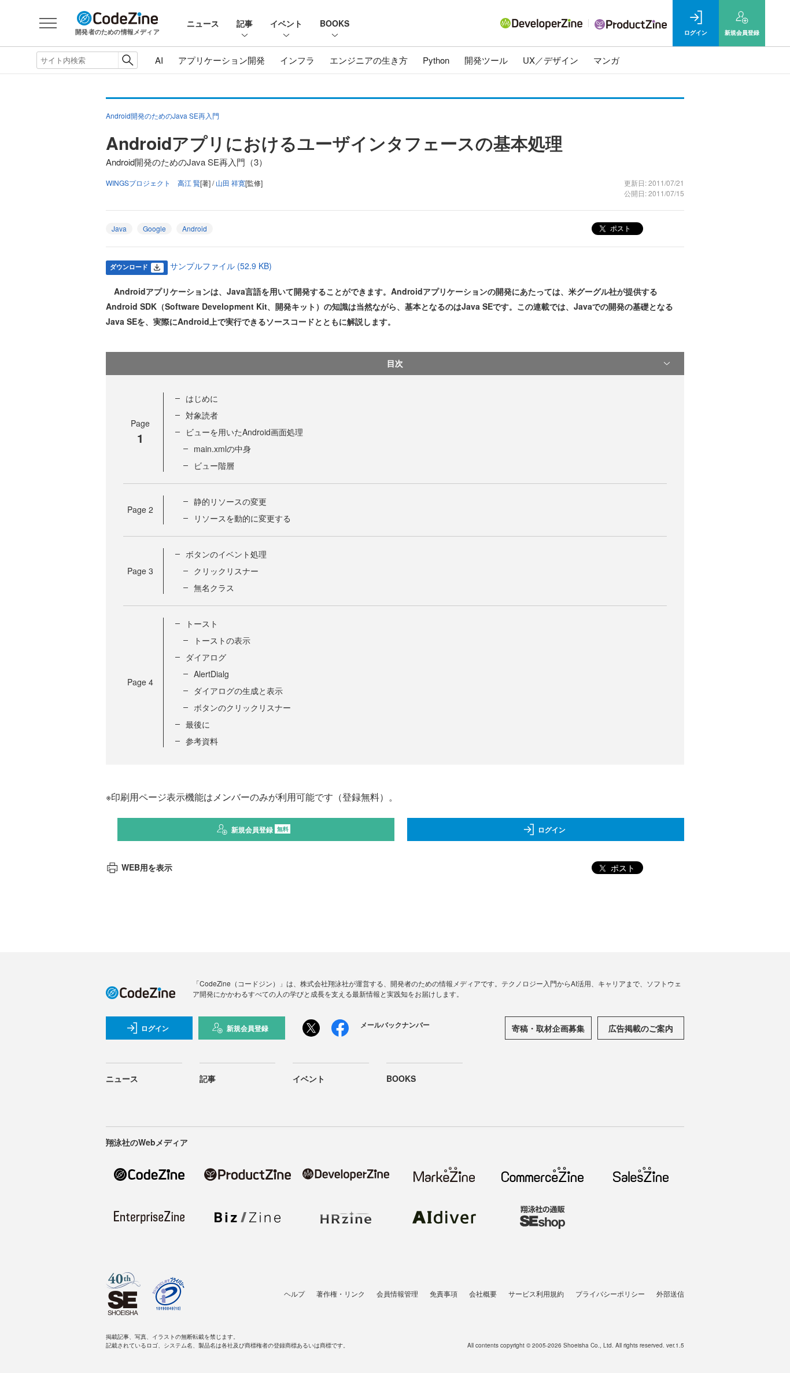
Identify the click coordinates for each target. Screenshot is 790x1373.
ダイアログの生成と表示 (238, 690)
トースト (202, 623)
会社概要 (483, 1293)
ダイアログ (206, 657)
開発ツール (486, 60)
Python (436, 60)
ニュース (203, 23)
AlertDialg (211, 674)
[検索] (127, 60)
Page (140, 509)
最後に (198, 724)
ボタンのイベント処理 (226, 554)
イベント (286, 23)
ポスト (619, 228)
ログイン (552, 829)
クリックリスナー (226, 571)
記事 (245, 23)
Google (154, 228)
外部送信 (670, 1293)
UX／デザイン (550, 60)
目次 (395, 363)
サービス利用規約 (536, 1293)
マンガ (606, 60)
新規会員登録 (260, 829)
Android (194, 228)
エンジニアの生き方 (369, 60)
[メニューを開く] (48, 23)
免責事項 (443, 1293)
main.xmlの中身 (222, 448)
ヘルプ (294, 1293)
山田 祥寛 (230, 183)
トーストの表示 (222, 640)
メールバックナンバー (395, 1024)
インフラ (297, 60)
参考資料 (202, 741)
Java (119, 228)
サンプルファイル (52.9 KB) (221, 265)
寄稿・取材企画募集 (548, 1028)
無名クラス (214, 587)
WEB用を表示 (146, 867)
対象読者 (202, 415)
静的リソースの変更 (230, 501)
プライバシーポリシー (610, 1293)
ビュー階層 (214, 465)
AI (159, 60)
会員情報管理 (397, 1293)
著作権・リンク (340, 1293)
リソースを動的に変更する (242, 518)
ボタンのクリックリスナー (242, 707)
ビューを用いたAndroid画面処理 (244, 432)
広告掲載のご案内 (640, 1028)
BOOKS (334, 23)
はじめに (202, 398)
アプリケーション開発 (221, 60)
